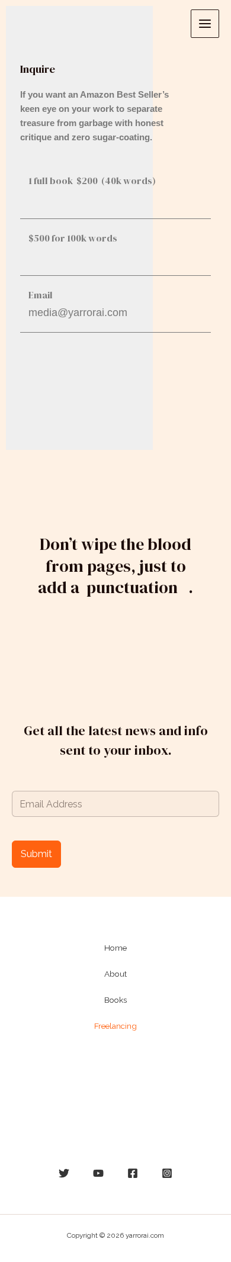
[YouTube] (98, 1173)
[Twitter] (64, 1173)
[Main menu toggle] (205, 23)
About (115, 973)
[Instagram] (167, 1173)
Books (115, 1000)
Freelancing (115, 1026)
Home (115, 947)
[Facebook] (132, 1173)
